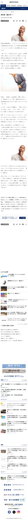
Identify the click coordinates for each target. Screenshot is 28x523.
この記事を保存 (5, 20)
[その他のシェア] (26, 21)
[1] (3, 405)
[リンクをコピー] (17, 21)
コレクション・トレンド (11, 432)
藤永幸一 (4, 8)
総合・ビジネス (10, 413)
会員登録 (19, 5)
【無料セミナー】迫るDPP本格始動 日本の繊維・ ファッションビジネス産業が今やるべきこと (17, 423)
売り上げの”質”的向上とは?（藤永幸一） (11, 331)
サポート (25, 5)
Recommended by (20, 324)
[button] (5, 2)
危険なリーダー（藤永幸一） (8, 338)
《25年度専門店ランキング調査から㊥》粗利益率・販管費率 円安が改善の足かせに (17, 458)
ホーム (2, 11)
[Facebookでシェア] (23, 21)
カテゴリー (23, 8)
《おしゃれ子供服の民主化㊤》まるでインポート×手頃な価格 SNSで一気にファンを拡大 (17, 450)
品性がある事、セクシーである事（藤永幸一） (12, 340)
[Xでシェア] (20, 21)
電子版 (8, 5)
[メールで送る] (14, 21)
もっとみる (24, 380)
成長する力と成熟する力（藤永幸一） (10, 329)
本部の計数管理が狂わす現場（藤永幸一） (11, 334)
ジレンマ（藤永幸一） (6, 336)
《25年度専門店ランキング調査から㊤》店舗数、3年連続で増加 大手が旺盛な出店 (17, 466)
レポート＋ (7, 11)
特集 (8, 419)
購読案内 (14, 5)
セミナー (8, 426)
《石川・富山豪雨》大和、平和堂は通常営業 (12, 395)
